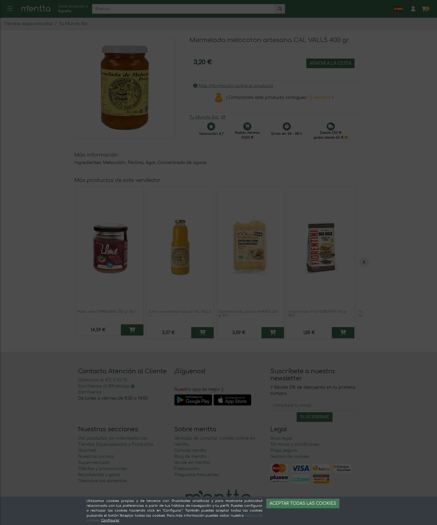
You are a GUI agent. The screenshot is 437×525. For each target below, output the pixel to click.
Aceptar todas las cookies (303, 503)
